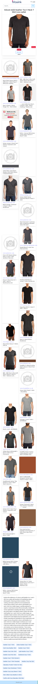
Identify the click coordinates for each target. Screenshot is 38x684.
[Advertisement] (19, 304)
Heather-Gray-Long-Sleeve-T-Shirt (12, 671)
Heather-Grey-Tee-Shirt (28, 661)
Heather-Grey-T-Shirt (8, 644)
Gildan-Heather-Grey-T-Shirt (24, 644)
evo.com (19, 52)
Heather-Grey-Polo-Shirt (9, 654)
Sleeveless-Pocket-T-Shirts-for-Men (12, 664)
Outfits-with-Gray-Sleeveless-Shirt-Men (13, 678)
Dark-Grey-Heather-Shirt (9, 648)
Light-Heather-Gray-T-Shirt (26, 651)
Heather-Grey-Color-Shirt (10, 651)
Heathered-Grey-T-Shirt (24, 654)
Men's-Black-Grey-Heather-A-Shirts (12, 674)
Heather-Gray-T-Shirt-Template (11, 661)
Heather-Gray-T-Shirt (23, 648)
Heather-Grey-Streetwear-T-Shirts (12, 668)
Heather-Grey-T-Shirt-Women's (11, 658)
